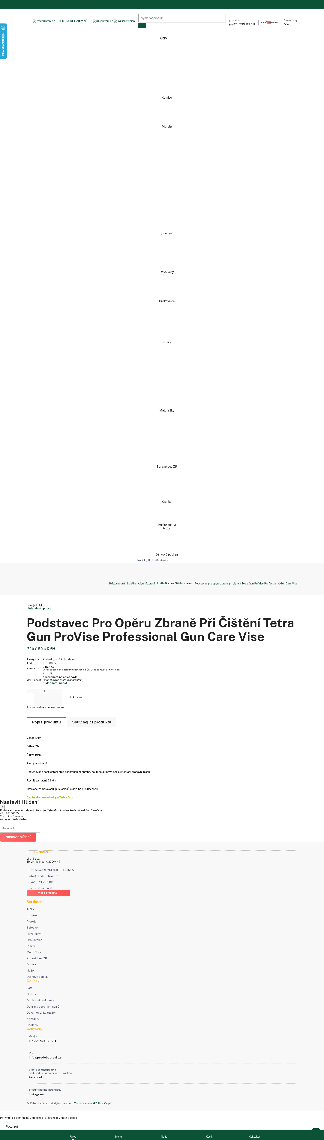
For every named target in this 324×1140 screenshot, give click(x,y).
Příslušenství (167, 525)
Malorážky (166, 410)
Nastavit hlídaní (18, 837)
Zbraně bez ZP (167, 466)
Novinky (142, 560)
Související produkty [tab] (91, 722)
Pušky (167, 342)
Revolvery (167, 272)
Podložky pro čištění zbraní (59, 659)
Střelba (131, 583)
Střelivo (166, 234)
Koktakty (162, 560)
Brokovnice (167, 301)
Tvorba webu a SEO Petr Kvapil (92, 1103)
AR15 (163, 38)
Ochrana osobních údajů (80, 6)
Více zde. (116, 669)
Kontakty (129, 6)
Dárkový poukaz (167, 554)
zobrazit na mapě (40, 888)
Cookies (32, 1025)
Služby (38, 6)
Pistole (167, 126)
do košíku (75, 697)
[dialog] (162, 820)
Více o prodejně (47, 892)
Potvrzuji (12, 1126)
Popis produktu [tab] (46, 722)
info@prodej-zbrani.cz (43, 876)
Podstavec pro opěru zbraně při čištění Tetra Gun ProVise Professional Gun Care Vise (245, 583)
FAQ (30, 6)
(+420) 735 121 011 (40, 882)
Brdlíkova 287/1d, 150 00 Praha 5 (51, 870)
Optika (167, 502)
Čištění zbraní (146, 583)
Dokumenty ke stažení (109, 6)
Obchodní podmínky (54, 6)
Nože (167, 528)
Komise (167, 97)
